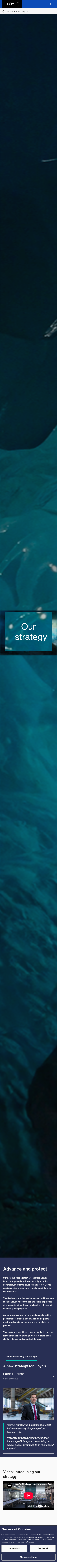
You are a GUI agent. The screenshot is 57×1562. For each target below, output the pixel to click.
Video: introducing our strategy (21, 1356)
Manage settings (28, 1557)
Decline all (43, 1548)
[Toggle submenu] (48, 1356)
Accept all (14, 1548)
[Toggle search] (51, 4)
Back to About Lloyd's (17, 11)
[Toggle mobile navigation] (44, 4)
